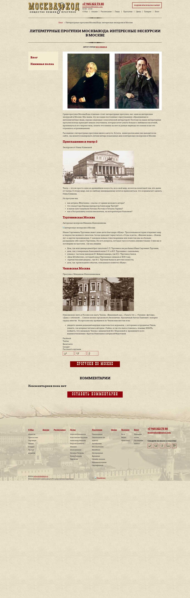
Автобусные (97, 444)
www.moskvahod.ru (41, 476)
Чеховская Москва (76, 268)
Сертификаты (97, 465)
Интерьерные (97, 453)
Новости (31, 434)
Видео (123, 437)
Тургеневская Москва (79, 217)
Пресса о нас (33, 437)
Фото (123, 434)
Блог (157, 12)
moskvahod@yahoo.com (92, 7)
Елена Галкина (76, 456)
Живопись (125, 440)
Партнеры (32, 440)
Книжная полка (42, 64)
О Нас (85, 12)
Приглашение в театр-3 (80, 141)
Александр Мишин (78, 440)
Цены (138, 12)
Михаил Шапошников (75, 448)
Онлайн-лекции (98, 459)
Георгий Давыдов (77, 444)
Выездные (96, 456)
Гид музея (74, 459)
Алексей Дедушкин (78, 434)
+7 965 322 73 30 (93, 4)
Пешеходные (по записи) (98, 438)
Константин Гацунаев (78, 437)
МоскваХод (101, 47)
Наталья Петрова (77, 453)
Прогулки (127, 12)
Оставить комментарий (95, 394)
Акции (94, 12)
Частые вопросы (31, 451)
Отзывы (31, 447)
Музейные (96, 450)
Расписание (106, 12)
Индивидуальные (99, 462)
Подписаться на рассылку (147, 5)
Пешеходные (97, 434)
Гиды (117, 12)
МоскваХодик (97, 447)
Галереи (147, 12)
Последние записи (138, 442)
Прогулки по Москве (95, 364)
